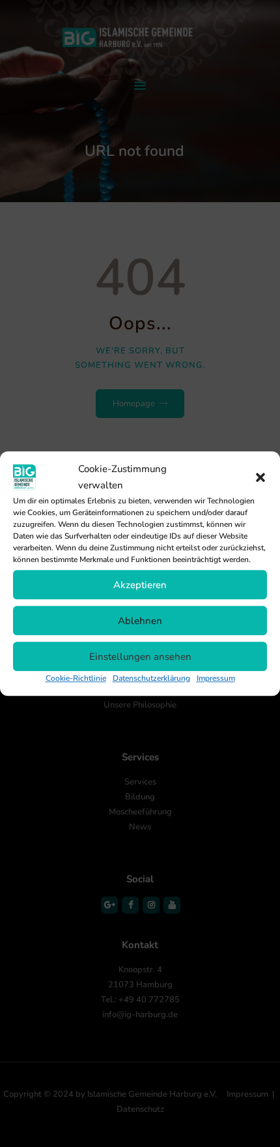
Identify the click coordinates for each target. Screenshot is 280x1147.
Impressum (216, 678)
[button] (260, 477)
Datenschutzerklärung (151, 678)
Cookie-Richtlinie (76, 678)
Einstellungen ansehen (140, 656)
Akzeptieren (140, 584)
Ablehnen (140, 620)
